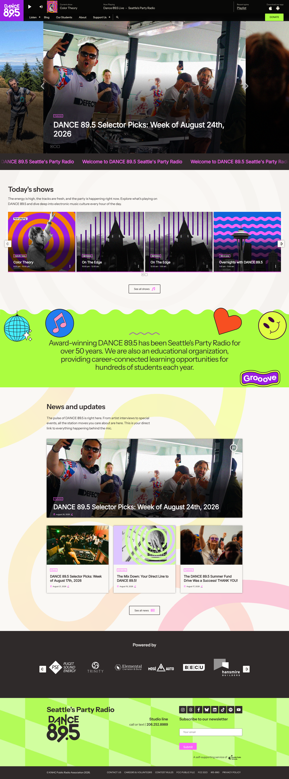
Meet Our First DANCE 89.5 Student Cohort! (133, 133)
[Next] (245, 86)
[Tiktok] (222, 709)
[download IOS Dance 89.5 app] (270, 8)
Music (53, 570)
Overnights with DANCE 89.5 (241, 262)
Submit (188, 747)
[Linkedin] (214, 709)
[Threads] (191, 709)
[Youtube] (238, 709)
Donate (274, 17)
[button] (51, 146)
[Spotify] (230, 709)
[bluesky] (206, 709)
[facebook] (198, 709)
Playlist (241, 8)
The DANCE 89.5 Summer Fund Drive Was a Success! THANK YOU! (211, 578)
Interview (122, 570)
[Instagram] (182, 709)
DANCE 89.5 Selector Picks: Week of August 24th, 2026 (136, 507)
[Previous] (43, 86)
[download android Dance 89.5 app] (277, 8)
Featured (63, 125)
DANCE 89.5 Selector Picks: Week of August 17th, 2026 (76, 578)
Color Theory (23, 262)
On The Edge (92, 262)
